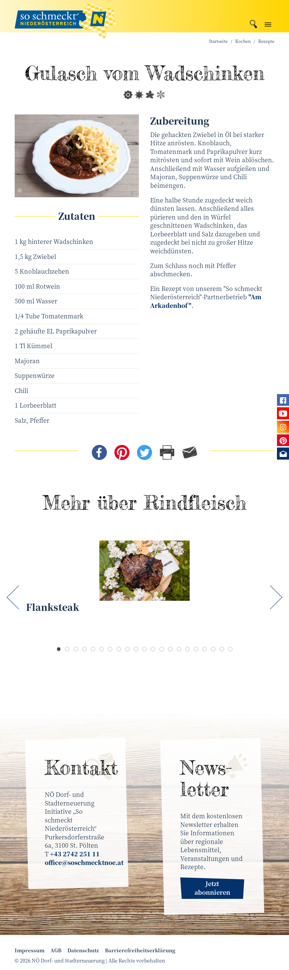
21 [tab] (230, 649)
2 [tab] (67, 649)
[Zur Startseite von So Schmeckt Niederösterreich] (65, 16)
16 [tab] (187, 649)
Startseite (218, 41)
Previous (14, 597)
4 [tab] (84, 649)
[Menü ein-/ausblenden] (268, 23)
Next (274, 597)
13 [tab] (161, 649)
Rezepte (266, 41)
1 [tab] (58, 649)
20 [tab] (221, 649)
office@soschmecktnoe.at (84, 862)
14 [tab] (170, 649)
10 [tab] (136, 649)
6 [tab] (101, 649)
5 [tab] (93, 649)
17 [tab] (195, 649)
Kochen (243, 41)
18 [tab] (204, 649)
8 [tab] (118, 649)
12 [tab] (153, 649)
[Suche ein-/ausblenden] (253, 23)
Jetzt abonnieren (212, 888)
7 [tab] (110, 649)
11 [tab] (144, 649)
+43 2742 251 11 (75, 854)
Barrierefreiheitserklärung (140, 950)
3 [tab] (75, 649)
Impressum (29, 950)
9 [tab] (127, 649)
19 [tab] (213, 649)
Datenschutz (83, 950)
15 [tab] (178, 649)
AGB (55, 950)
